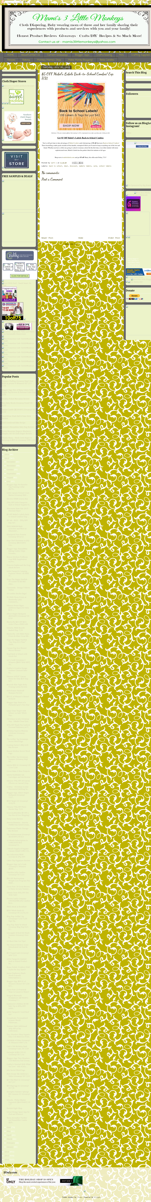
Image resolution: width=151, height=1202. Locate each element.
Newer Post (47, 238)
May (9, 1131)
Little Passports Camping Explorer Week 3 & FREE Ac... (18, 573)
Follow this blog (142, 146)
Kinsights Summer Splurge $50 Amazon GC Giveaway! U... (18, 1094)
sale (95, 166)
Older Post (114, 238)
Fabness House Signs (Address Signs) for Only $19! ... (18, 608)
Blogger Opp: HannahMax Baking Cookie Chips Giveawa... (17, 551)
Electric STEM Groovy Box (17, 499)
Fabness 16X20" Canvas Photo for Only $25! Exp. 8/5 (17, 679)
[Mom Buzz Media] (142, 193)
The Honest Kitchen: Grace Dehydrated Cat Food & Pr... (17, 947)
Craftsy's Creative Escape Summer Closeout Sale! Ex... (17, 670)
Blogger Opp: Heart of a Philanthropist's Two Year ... (18, 705)
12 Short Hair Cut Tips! (16, 941)
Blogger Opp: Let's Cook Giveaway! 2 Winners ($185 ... (16, 867)
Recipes (11, 60)
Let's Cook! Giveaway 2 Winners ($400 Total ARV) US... (18, 662)
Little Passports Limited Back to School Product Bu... (17, 961)
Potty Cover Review (15, 819)
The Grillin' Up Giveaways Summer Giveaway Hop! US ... (17, 759)
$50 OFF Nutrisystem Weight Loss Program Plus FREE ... (18, 881)
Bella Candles (107, 60)
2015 (7, 458)
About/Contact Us (30, 55)
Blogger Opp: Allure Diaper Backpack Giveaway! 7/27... (18, 795)
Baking (26, 60)
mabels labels (85, 166)
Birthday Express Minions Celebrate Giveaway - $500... (17, 733)
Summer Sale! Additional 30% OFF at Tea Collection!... (17, 1028)
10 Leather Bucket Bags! (17, 594)
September (12, 474)
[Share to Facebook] (80, 163)
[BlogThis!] (75, 163)
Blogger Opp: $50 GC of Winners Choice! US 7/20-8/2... (18, 984)
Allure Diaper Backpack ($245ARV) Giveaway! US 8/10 (18, 616)
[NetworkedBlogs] (142, 143)
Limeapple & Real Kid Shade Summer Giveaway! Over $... (18, 935)
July (9, 482)
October (10, 470)
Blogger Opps (82, 55)
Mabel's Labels (74, 143)
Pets (121, 55)
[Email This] (73, 163)
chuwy (79, 1197)
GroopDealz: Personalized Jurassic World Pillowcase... (17, 1020)
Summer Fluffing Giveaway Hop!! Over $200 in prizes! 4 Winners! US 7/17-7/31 (17, 383)
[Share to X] (77, 163)
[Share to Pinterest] (82, 163)
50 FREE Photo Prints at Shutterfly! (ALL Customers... (16, 599)
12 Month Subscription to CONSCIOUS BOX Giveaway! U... (17, 843)
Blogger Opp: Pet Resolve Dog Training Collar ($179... (17, 487)
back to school (55, 166)
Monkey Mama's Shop (49, 60)
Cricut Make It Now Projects (18, 771)
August (10, 478)
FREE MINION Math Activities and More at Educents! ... (17, 529)
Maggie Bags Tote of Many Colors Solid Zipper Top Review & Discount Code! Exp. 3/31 (19, 392)
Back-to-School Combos (111, 143)
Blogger (97, 1197)
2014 (7, 1152)
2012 (7, 1160)
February (11, 1143)
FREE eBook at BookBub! (17, 907)
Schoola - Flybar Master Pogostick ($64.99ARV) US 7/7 (18, 1102)
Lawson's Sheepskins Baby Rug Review (18, 427)
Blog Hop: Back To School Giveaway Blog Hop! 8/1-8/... (18, 927)
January (10, 1147)
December (11, 462)
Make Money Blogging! (80, 60)
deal (66, 166)
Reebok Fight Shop (14, 1108)
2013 (7, 1156)
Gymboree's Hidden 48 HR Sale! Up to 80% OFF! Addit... (18, 1006)
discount (73, 166)
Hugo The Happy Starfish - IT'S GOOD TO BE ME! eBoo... (17, 582)
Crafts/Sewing (104, 55)
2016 (7, 455)
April (9, 1135)
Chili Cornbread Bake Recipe (13, 423)
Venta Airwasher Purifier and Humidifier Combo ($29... (17, 1120)
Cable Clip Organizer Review (18, 861)
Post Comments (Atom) (87, 244)
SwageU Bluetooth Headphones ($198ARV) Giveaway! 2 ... (17, 998)
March (10, 1139)
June (9, 1127)
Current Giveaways (57, 55)
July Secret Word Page (16, 1070)
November (11, 466)
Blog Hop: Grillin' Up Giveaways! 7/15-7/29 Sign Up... (17, 919)
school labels (105, 166)
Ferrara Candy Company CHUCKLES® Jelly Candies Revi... (18, 901)
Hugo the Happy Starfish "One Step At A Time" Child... (17, 642)
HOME (10, 55)
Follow (128, 133)
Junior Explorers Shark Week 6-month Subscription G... (16, 975)
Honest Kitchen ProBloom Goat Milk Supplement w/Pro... (17, 559)
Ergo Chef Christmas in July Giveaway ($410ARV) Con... (18, 543)
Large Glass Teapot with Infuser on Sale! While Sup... (17, 713)
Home (80, 238)
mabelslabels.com (68, 157)
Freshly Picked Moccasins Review (15, 399)
